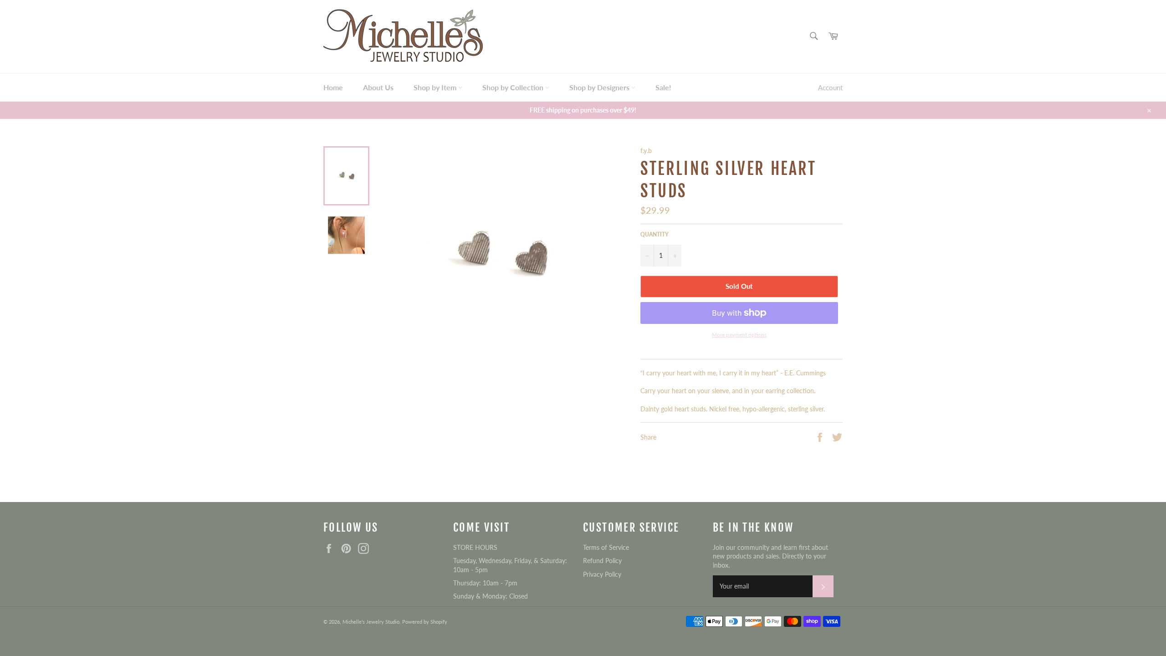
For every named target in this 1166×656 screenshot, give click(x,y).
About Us (378, 87)
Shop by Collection (513, 87)
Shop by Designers (600, 87)
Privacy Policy (602, 574)
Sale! (663, 87)
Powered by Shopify (424, 622)
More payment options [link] (739, 334)
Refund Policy (602, 560)
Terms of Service (606, 547)
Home (333, 87)
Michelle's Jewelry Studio (371, 622)
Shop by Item (436, 87)
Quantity (654, 234)
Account (830, 87)
